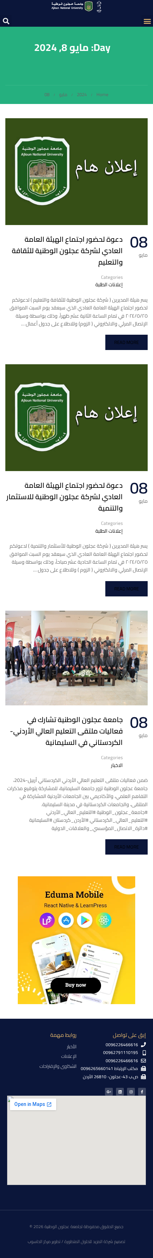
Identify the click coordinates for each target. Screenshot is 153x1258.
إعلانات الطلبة (109, 284)
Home (102, 94)
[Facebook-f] (142, 1092)
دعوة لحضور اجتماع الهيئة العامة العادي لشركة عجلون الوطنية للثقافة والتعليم (67, 251)
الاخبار (117, 765)
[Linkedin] (120, 1092)
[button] (147, 21)
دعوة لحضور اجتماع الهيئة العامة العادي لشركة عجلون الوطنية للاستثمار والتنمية (64, 497)
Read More (126, 342)
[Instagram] (131, 1092)
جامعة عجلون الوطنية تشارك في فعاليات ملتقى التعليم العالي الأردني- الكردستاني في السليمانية (66, 731)
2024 (82, 94)
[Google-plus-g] (109, 1092)
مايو (63, 94)
